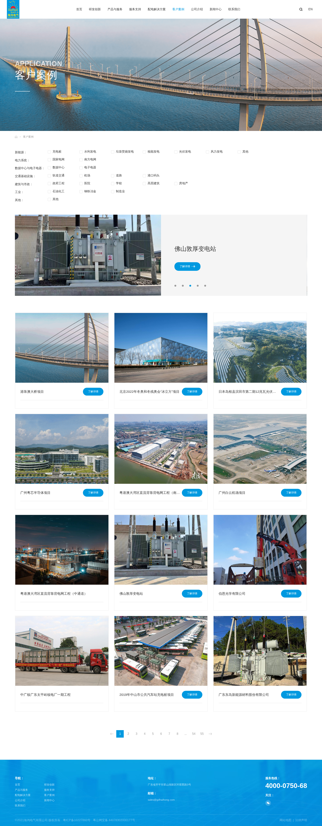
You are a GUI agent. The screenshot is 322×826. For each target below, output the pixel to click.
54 (193, 733)
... (185, 733)
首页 (17, 784)
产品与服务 (21, 789)
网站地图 (285, 820)
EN (310, 9)
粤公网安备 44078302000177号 (114, 820)
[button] (175, 286)
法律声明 (301, 820)
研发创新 (49, 784)
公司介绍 (20, 800)
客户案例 (28, 136)
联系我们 (20, 805)
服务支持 (49, 789)
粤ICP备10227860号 (76, 820)
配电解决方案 (23, 795)
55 (202, 733)
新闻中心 (49, 800)
